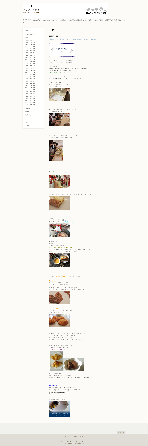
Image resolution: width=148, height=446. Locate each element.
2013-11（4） (30, 87)
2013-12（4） (30, 85)
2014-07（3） (30, 79)
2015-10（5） (30, 46)
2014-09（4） (30, 74)
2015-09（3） (30, 48)
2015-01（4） (30, 66)
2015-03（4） (30, 61)
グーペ (74, 443)
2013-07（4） (30, 96)
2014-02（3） (30, 81)
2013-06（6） (30, 98)
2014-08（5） (30, 76)
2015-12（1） (30, 42)
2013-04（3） (30, 102)
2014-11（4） (30, 70)
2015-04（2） (30, 59)
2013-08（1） (30, 94)
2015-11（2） (30, 44)
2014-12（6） (30, 68)
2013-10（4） (30, 89)
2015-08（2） (30, 51)
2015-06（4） (30, 55)
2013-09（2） (30, 92)
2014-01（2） (30, 83)
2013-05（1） (30, 100)
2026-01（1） (30, 40)
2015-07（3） (30, 53)
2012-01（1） (30, 104)
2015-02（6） (30, 63)
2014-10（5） (30, 72)
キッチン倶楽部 (69, 442)
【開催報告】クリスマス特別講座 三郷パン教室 (73, 39)
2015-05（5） (30, 57)
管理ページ (80, 443)
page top (121, 432)
